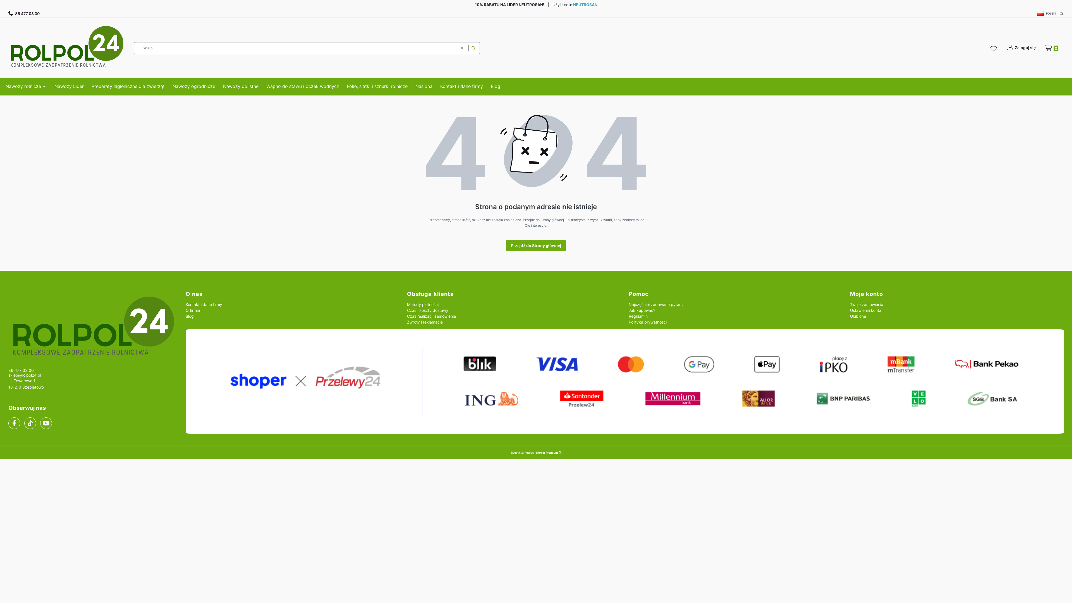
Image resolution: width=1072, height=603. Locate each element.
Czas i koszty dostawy (427, 310)
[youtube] (46, 423)
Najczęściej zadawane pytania (657, 304)
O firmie (193, 310)
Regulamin (638, 316)
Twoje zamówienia (866, 304)
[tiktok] (30, 423)
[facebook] (14, 423)
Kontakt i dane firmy (204, 304)
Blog (190, 316)
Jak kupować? (642, 310)
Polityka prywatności (648, 322)
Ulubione (858, 316)
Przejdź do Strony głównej (536, 245)
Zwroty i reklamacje (425, 322)
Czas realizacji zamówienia (431, 316)
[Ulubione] (994, 49)
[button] (473, 48)
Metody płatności (423, 304)
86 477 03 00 (27, 13)
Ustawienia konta (865, 310)
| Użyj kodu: (536, 4)
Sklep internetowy (534, 452)
